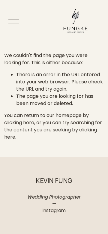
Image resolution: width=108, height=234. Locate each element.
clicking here (19, 122)
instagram (54, 210)
